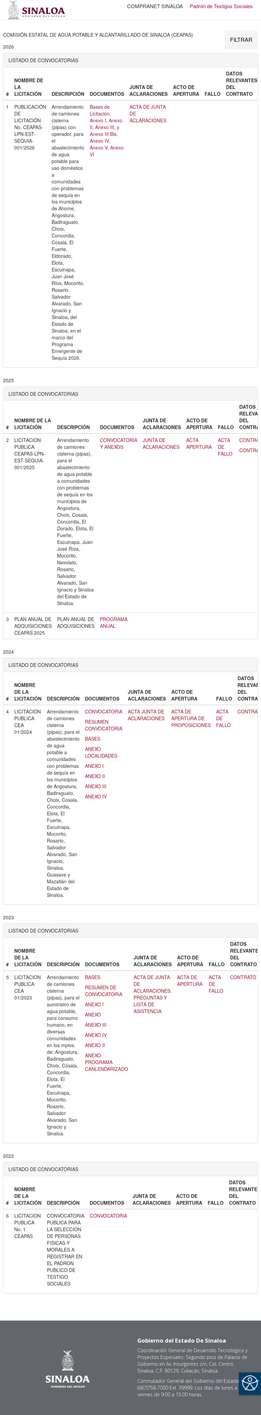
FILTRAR (241, 39)
